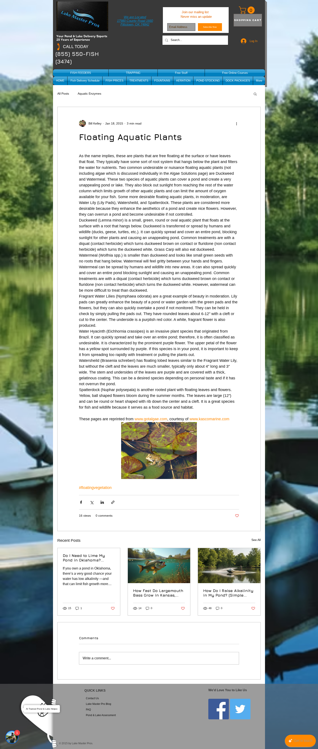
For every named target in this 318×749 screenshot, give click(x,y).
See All (256, 540)
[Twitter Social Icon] (240, 709)
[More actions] (236, 123)
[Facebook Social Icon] (218, 709)
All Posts (63, 93)
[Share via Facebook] (81, 502)
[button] (255, 93)
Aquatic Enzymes (89, 93)
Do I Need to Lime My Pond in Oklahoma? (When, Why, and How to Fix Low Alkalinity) (86, 557)
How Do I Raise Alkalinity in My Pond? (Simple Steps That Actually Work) (228, 592)
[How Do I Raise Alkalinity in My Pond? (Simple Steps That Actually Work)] (229, 565)
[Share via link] (113, 502)
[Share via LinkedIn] (102, 502)
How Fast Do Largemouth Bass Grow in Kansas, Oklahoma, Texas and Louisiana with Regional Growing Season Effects (158, 592)
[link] (247, 10)
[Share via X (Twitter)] (92, 502)
